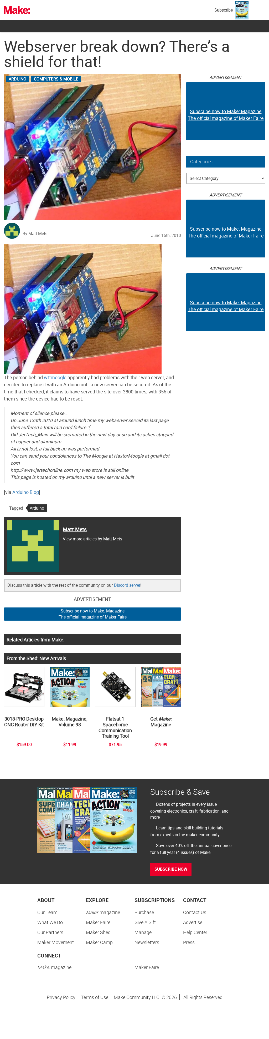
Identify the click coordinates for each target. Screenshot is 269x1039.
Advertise (192, 922)
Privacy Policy (61, 997)
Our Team (47, 912)
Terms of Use (94, 997)
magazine (103, 912)
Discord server (127, 585)
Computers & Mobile (56, 79)
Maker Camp (99, 942)
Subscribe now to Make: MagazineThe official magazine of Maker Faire (93, 614)
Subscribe (223, 10)
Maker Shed (98, 932)
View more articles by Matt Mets (92, 539)
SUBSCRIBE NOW (170, 869)
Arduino (17, 79)
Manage (143, 932)
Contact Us (194, 912)
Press (189, 942)
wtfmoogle (55, 377)
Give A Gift (145, 922)
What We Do (50, 922)
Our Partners (50, 932)
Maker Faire (98, 922)
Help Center (195, 932)
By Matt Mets (35, 233)
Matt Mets (75, 529)
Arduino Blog (25, 492)
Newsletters (146, 942)
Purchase (144, 912)
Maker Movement (55, 942)
